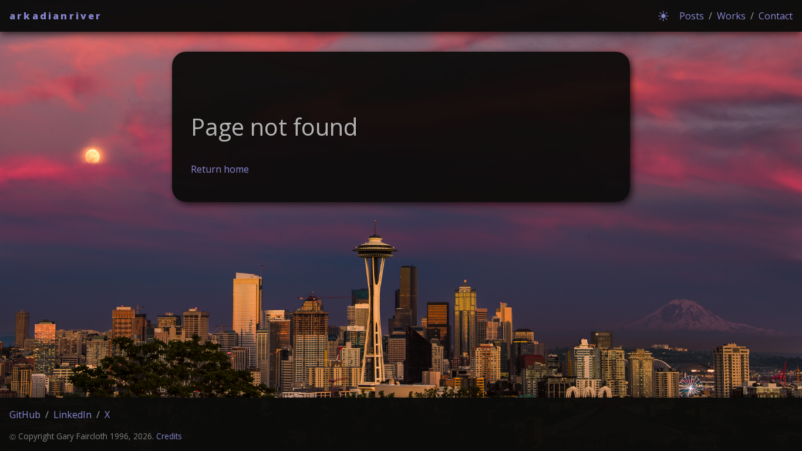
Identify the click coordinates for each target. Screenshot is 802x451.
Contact (776, 15)
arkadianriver (56, 15)
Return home (220, 169)
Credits (169, 436)
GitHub (25, 414)
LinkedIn (72, 414)
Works (731, 15)
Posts (691, 15)
